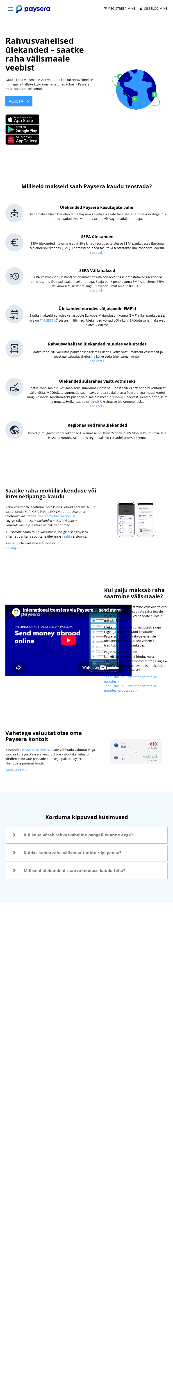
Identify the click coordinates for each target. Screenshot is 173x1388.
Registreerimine (121, 8)
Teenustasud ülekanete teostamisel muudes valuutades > (131, 688)
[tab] (86, 835)
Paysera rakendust (36, 750)
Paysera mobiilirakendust (56, 516)
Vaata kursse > (16, 770)
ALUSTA (16, 101)
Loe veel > (97, 252)
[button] (86, 835)
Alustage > (13, 548)
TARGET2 (46, 320)
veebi (66, 536)
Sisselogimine (155, 8)
